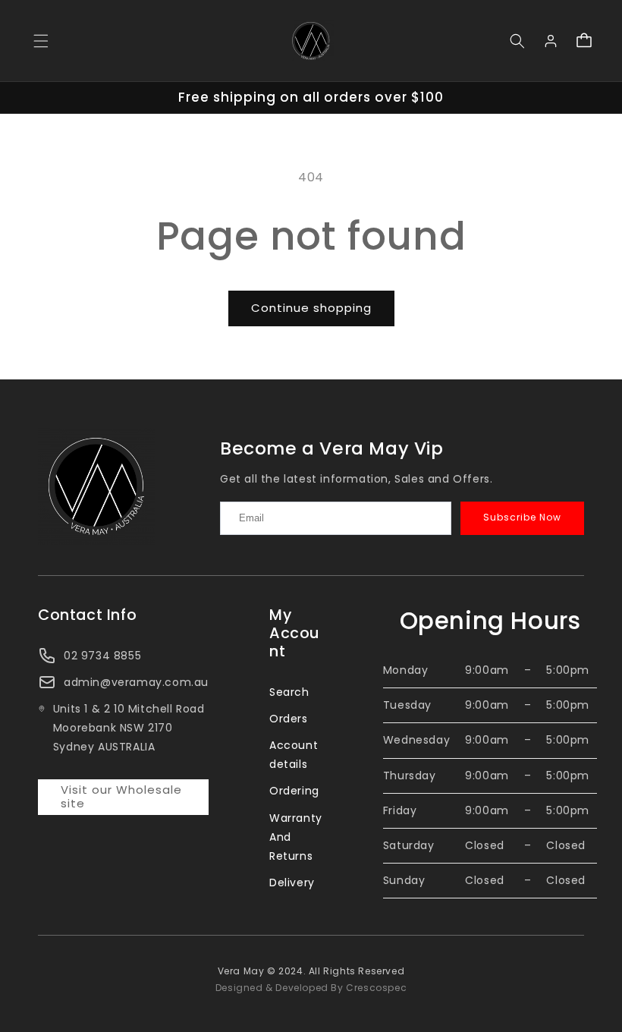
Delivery (292, 882)
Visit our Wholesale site (121, 796)
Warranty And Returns (295, 837)
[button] (41, 41)
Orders (288, 718)
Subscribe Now (522, 517)
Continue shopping (311, 308)
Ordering (294, 790)
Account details (293, 755)
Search (289, 692)
